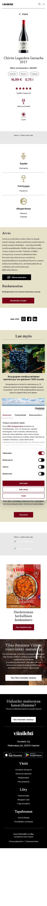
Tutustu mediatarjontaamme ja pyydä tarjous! (23, 709)
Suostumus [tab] (7, 415)
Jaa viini (14, 318)
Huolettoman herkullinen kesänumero (23, 616)
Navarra (23, 213)
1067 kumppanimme (15, 426)
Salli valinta (23, 489)
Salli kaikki (23, 483)
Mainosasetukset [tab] (35, 415)
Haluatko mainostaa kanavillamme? (23, 704)
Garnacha (23, 168)
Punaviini (24, 191)
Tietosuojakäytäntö (16, 841)
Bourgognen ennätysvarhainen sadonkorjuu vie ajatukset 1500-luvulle (23, 378)
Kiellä (23, 496)
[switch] (41, 460)
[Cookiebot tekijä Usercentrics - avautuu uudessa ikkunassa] (34, 408)
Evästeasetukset (32, 841)
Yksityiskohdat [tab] (20, 415)
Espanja (23, 216)
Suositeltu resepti (18, 301)
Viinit (25, 14)
